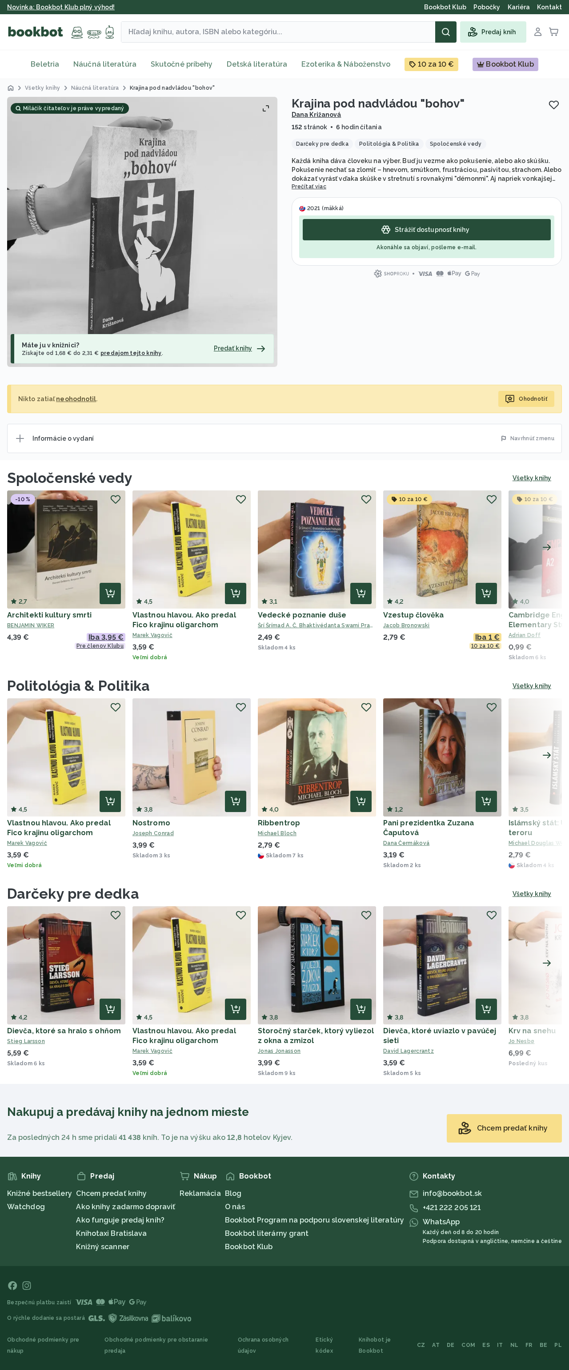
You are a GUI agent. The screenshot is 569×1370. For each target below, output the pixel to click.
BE (544, 1345)
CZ (421, 1345)
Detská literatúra (257, 64)
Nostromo (151, 823)
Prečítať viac (309, 186)
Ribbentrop (279, 823)
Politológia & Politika (78, 685)
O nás (235, 1207)
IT (500, 1345)
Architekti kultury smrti (49, 615)
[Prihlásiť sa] (538, 32)
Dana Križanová (316, 114)
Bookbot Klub (248, 1247)
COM (468, 1345)
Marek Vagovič (152, 635)
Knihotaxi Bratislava (111, 1233)
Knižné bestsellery (39, 1193)
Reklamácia (200, 1193)
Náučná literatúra (104, 64)
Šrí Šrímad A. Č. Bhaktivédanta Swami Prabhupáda (317, 625)
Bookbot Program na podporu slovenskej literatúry (314, 1220)
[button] (142, 232)
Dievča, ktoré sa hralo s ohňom (64, 1031)
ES (486, 1345)
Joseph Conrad (153, 833)
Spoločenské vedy (70, 478)
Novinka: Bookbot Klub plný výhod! (61, 7)
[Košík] (554, 32)
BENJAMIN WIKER (30, 625)
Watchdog (26, 1207)
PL (558, 1345)
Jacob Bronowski (406, 625)
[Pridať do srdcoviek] (554, 105)
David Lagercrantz (408, 1051)
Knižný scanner (102, 1247)
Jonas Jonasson (279, 1051)
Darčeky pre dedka (73, 893)
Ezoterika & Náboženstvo (345, 64)
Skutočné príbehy (182, 64)
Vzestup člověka (413, 615)
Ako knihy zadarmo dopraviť (125, 1207)
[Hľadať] (446, 32)
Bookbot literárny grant (267, 1233)
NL (514, 1345)
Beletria (45, 64)
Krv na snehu (532, 1031)
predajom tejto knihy (131, 353)
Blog (233, 1193)
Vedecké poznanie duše (302, 615)
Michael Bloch (277, 833)
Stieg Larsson (26, 1041)
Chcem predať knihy (111, 1193)
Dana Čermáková (406, 843)
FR (529, 1345)
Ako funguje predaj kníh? (120, 1220)
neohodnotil (76, 398)
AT (436, 1345)
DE (451, 1345)
